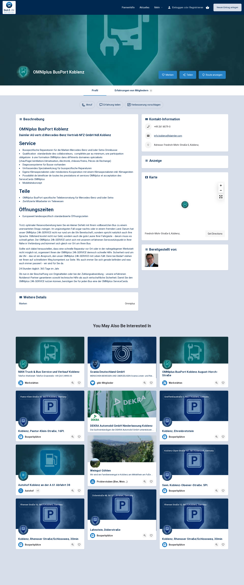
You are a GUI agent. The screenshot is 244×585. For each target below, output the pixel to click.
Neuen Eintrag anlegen (227, 7)
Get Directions (215, 233)
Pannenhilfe (128, 7)
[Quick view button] (72, 383)
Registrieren (196, 7)
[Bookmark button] (79, 383)
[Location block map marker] (184, 204)
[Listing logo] (23, 72)
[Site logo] (9, 7)
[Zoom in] (220, 185)
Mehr (157, 7)
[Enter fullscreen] (220, 196)
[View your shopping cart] (207, 7)
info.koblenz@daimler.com (168, 135)
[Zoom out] (220, 190)
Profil (95, 90)
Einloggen (177, 7)
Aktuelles (144, 7)
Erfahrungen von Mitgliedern (133, 90)
